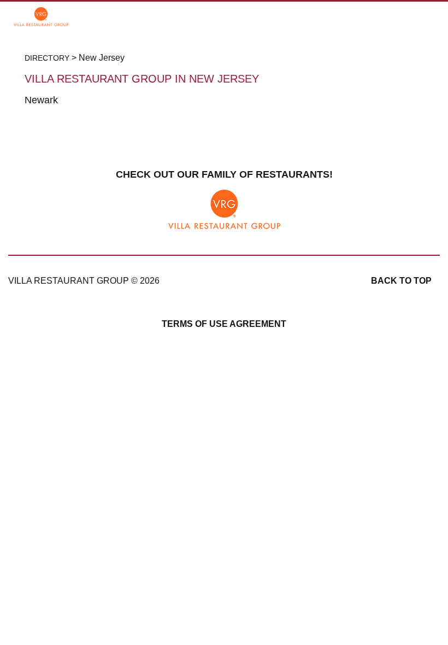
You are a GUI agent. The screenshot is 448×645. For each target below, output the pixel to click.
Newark (41, 100)
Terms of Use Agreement (224, 324)
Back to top (401, 280)
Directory (47, 58)
